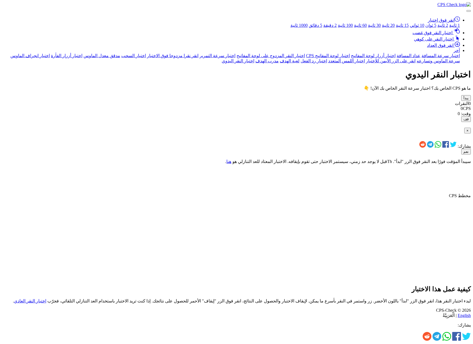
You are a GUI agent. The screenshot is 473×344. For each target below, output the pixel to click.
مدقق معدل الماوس (101, 55)
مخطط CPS (460, 195)
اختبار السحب (133, 55)
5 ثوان (430, 25)
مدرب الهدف (267, 61)
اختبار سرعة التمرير (217, 55)
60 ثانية (360, 25)
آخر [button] (457, 50)
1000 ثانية (299, 25)
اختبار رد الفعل (314, 61)
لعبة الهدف (289, 61)
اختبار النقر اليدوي (238, 61)
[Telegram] (430, 146)
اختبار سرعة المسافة (441, 55)
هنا (228, 161)
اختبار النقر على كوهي (434, 39)
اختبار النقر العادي (30, 301)
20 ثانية (388, 25)
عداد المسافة (408, 55)
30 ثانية (374, 25)
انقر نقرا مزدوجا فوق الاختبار (172, 55)
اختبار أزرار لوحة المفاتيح (373, 55)
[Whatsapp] (438, 146)
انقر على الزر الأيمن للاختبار (391, 61)
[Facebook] (445, 146)
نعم (466, 152)
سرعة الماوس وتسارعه (438, 61)
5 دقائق (315, 25)
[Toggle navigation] (468, 11)
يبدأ (466, 98)
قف (466, 119)
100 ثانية (345, 25)
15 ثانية (402, 25)
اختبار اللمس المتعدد (346, 61)
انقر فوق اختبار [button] (441, 20)
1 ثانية (454, 25)
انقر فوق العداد (441, 45)
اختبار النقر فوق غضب (433, 32)
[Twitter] (453, 146)
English (464, 315)
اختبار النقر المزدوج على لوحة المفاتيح (270, 55)
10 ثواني (417, 25)
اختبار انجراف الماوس (30, 55)
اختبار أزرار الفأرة (66, 55)
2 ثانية (442, 25)
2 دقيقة (330, 25)
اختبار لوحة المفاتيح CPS (328, 55)
